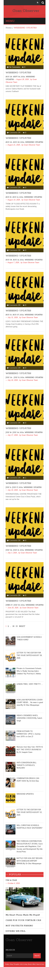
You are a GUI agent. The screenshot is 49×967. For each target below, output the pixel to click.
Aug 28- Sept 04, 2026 (15, 77)
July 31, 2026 (13, 317)
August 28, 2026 (22, 79)
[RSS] (37, 3)
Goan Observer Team (32, 145)
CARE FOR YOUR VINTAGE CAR (23, 920)
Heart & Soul (40, 964)
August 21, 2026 (14, 145)
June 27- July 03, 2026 (15, 605)
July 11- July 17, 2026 (14, 487)
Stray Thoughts (14, 964)
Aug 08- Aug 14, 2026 (15, 260)
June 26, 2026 (13, 608)
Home (9, 27)
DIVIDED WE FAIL (15, 931)
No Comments (14, 67)
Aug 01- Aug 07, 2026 (15, 315)
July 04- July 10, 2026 (15, 550)
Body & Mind (32, 964)
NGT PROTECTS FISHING (19, 925)
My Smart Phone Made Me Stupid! (23, 915)
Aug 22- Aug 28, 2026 (15, 142)
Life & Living (23, 964)
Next (22, 626)
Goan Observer (26, 10)
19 (17, 626)
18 (13, 626)
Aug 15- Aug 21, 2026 (14, 197)
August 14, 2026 (14, 200)
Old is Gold (11, 880)
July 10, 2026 (13, 490)
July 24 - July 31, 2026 (15, 378)
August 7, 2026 (13, 262)
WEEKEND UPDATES (18, 72)
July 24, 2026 (13, 380)
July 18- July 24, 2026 (15, 432)
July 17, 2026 (13, 435)
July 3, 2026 (12, 553)
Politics (7, 964)
